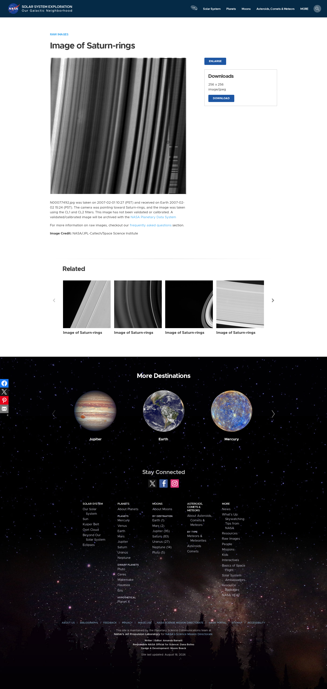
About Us (68, 623)
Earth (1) (158, 520)
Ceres (122, 574)
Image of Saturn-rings (82, 333)
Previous (54, 300)
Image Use (145, 623)
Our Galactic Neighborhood (47, 11)
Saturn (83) (160, 536)
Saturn (122, 547)
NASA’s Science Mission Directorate (189, 634)
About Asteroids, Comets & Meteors (199, 520)
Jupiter (95, 439)
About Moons (162, 509)
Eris (120, 590)
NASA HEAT (231, 595)
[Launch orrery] (194, 9)
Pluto (121, 569)
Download (221, 98)
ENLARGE (215, 61)
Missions (228, 549)
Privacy (127, 623)
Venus (122, 525)
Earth (163, 439)
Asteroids (194, 546)
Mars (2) (158, 525)
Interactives (230, 560)
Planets (123, 503)
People (227, 544)
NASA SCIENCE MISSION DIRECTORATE (180, 623)
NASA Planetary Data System (153, 217)
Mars (121, 536)
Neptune (124, 557)
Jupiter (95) (161, 531)
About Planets (128, 509)
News (226, 509)
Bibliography (89, 623)
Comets (193, 551)
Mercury (231, 439)
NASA (14, 8)
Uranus (123, 552)
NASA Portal (217, 623)
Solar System (93, 503)
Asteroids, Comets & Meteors (195, 507)
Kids (225, 554)
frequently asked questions (150, 225)
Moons (157, 503)
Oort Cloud (91, 529)
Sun (85, 519)
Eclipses (89, 545)
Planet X (124, 601)
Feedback (110, 623)
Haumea (124, 585)
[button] (304, 8)
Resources (229, 533)
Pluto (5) (158, 552)
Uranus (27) (161, 541)
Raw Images (59, 34)
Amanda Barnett (172, 640)
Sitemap (237, 623)
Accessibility (256, 623)
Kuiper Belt (91, 524)
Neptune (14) (162, 547)
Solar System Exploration (47, 6)
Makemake (126, 579)
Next (273, 300)
